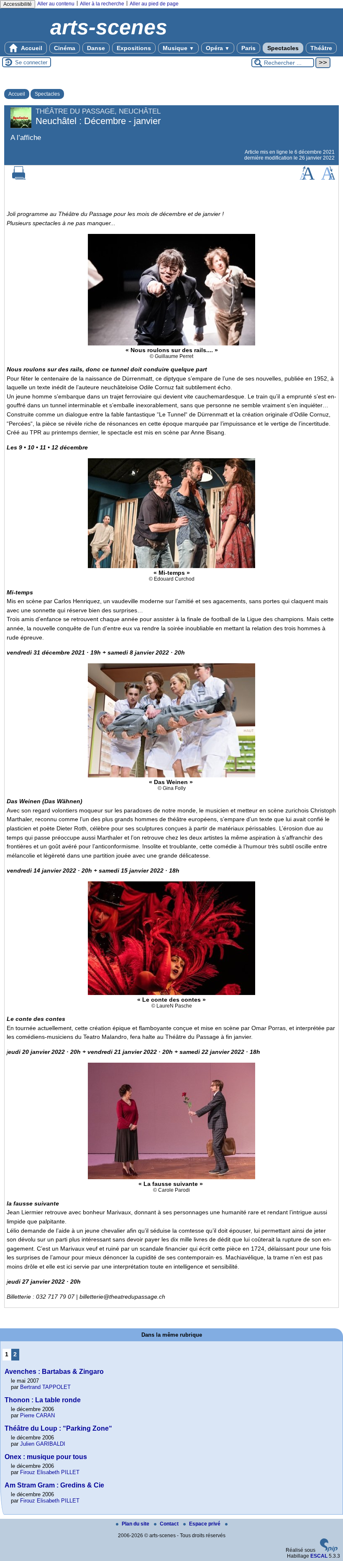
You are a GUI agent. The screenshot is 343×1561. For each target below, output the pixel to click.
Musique (178, 48)
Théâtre (321, 48)
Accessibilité (17, 4)
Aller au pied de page (154, 4)
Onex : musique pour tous (46, 1456)
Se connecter (31, 62)
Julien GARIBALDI (42, 1444)
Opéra (218, 48)
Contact (170, 1524)
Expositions (134, 48)
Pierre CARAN (37, 1415)
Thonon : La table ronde (43, 1400)
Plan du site (136, 1524)
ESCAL (319, 1556)
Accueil (31, 48)
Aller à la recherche (102, 4)
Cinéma (64, 48)
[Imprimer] (19, 178)
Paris (248, 48)
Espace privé (205, 1524)
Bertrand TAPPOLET (45, 1387)
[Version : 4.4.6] (329, 1550)
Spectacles (283, 48)
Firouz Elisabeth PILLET (49, 1472)
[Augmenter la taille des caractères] (307, 178)
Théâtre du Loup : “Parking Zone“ (58, 1428)
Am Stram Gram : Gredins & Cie (54, 1485)
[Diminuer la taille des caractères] (328, 178)
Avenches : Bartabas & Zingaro (54, 1371)
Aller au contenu (55, 4)
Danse (96, 48)
